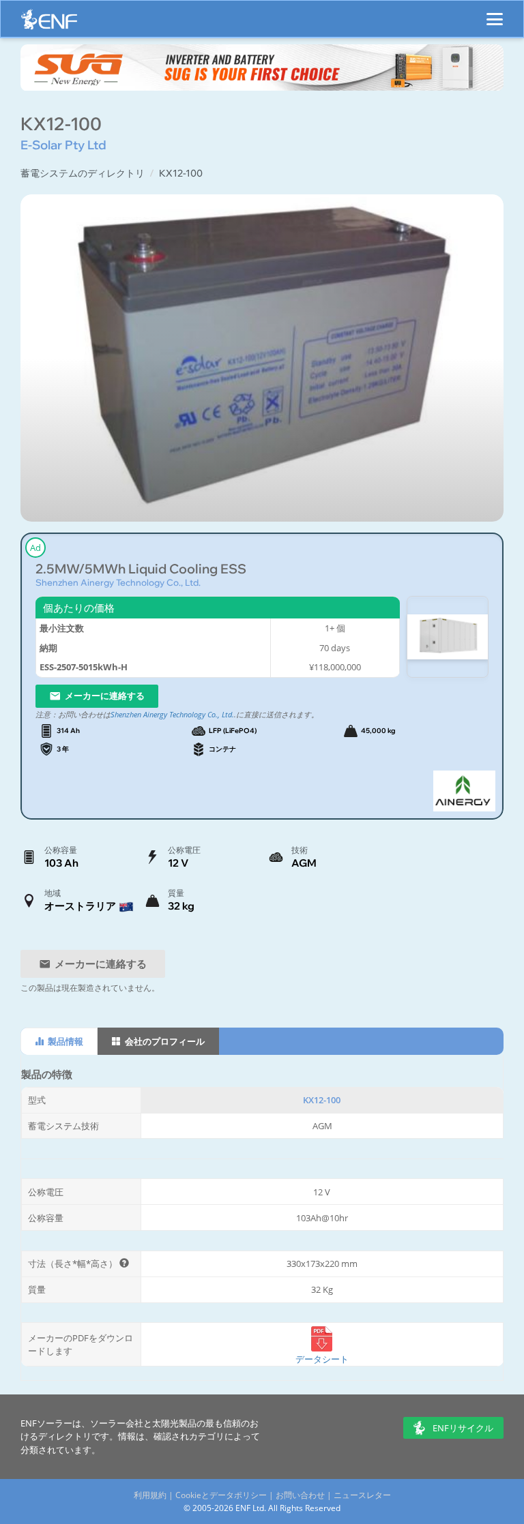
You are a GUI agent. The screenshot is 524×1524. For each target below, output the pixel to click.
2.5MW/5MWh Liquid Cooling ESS (140, 569)
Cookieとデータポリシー (221, 1495)
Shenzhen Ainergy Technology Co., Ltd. (118, 582)
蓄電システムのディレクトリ (82, 173)
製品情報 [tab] (64, 1041)
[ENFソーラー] (49, 23)
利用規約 (150, 1495)
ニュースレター (362, 1495)
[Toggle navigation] (494, 13)
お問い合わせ (300, 1495)
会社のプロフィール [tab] (164, 1041)
